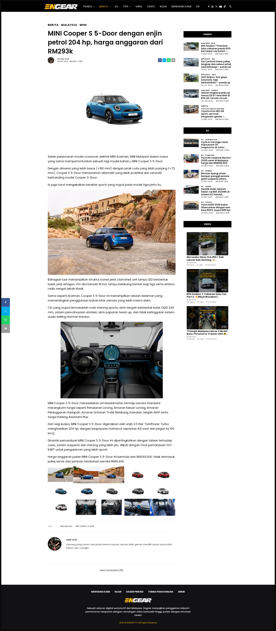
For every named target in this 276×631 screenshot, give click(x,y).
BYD (213, 43)
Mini (83, 25)
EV (202, 139)
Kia (213, 58)
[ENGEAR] (61, 7)
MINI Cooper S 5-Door (84, 526)
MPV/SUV (205, 58)
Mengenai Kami (100, 591)
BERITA (53, 25)
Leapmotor (211, 139)
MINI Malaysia (66, 526)
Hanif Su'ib (64, 59)
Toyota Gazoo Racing (212, 108)
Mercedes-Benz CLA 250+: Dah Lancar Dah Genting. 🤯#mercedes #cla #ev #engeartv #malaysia (207, 258)
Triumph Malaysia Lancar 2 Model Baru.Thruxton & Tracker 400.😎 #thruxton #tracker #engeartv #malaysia (207, 332)
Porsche (209, 155)
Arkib (181, 591)
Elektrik (205, 43)
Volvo (208, 202)
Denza (214, 90)
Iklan (118, 591)
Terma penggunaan (160, 591)
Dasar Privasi (134, 591)
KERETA (204, 106)
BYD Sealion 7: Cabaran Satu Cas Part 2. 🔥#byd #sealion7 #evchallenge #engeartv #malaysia (206, 295)
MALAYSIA (69, 25)
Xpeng (208, 170)
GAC (214, 74)
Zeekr (208, 186)
